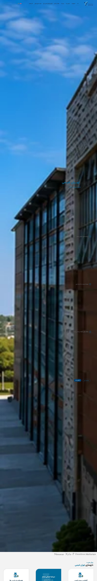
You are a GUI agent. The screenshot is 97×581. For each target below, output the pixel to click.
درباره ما (62, 3)
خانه (78, 3)
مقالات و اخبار (56, 3)
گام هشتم (31, 3)
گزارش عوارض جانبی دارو (47, 3)
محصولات (73, 3)
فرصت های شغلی (38, 3)
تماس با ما (68, 3)
